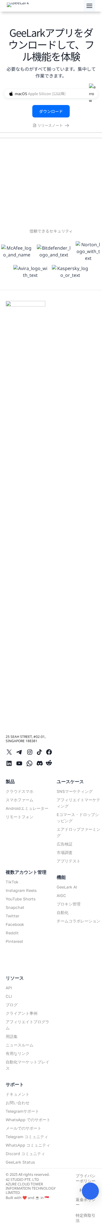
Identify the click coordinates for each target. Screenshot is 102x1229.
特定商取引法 (85, 1218)
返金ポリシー (85, 1202)
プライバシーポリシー (85, 1178)
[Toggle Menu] (89, 6)
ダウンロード (51, 111)
